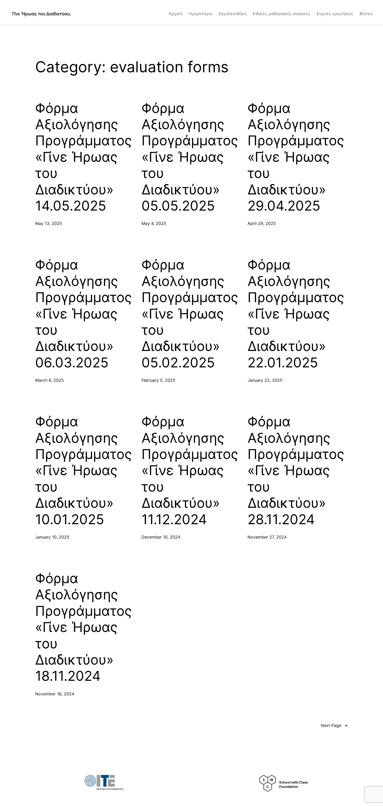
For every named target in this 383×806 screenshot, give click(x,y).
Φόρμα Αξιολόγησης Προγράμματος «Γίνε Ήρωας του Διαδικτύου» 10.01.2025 (83, 470)
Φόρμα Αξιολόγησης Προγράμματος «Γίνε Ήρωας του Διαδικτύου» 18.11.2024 (83, 627)
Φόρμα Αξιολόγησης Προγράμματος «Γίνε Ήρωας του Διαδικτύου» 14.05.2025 (83, 157)
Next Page (334, 725)
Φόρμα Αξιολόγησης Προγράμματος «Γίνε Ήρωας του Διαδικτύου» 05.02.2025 (189, 314)
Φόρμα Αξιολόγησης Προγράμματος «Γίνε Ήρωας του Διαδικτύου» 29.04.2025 (296, 157)
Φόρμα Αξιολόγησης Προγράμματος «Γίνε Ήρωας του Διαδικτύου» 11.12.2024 (189, 470)
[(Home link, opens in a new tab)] (41, 13)
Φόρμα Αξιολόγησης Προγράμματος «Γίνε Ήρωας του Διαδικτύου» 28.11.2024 (296, 470)
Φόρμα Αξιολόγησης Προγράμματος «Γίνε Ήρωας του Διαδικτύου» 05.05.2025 (189, 157)
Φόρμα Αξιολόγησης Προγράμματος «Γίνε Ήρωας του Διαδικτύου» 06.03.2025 (83, 314)
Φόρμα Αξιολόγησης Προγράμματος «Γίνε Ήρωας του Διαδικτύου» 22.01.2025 (296, 314)
